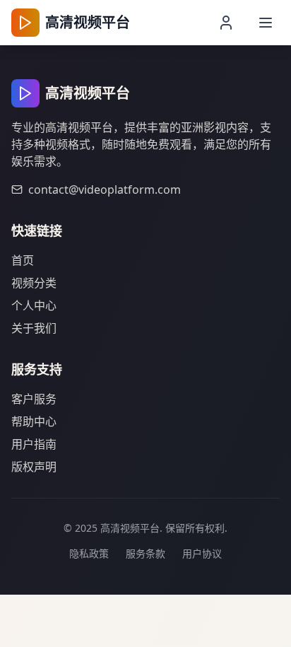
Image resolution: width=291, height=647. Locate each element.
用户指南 (34, 444)
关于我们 (34, 328)
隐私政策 (89, 553)
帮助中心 (34, 421)
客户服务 (34, 399)
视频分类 (34, 283)
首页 (22, 260)
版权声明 (34, 466)
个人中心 (34, 305)
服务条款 (145, 553)
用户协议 (202, 553)
